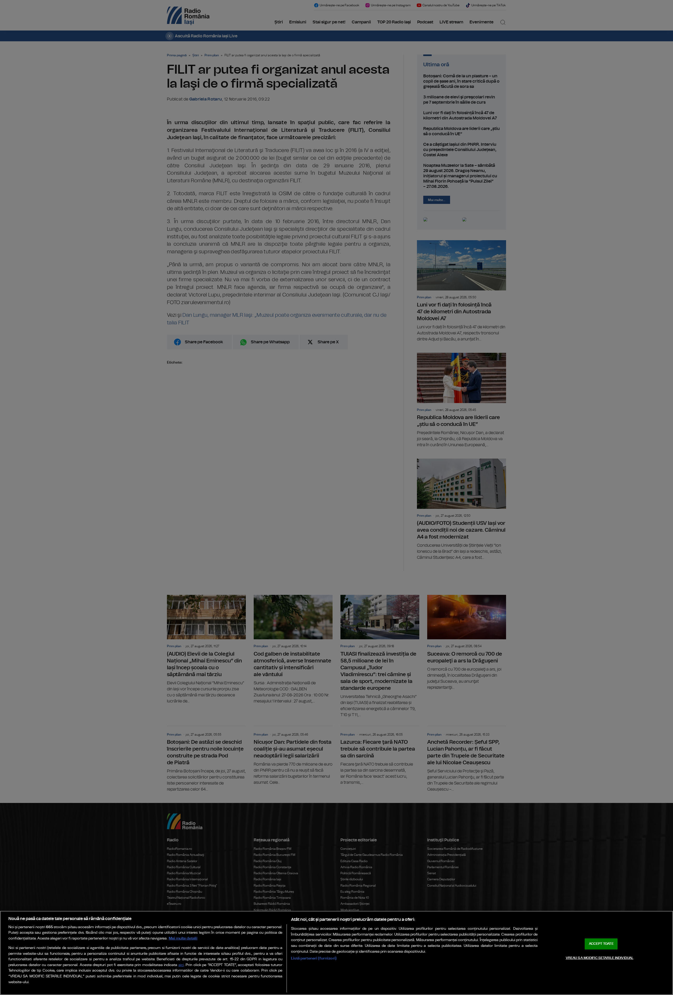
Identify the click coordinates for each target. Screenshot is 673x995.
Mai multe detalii (183, 938)
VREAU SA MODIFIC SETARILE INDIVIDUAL (600, 957)
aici (181, 965)
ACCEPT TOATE (601, 944)
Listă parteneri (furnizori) (313, 958)
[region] (336, 953)
